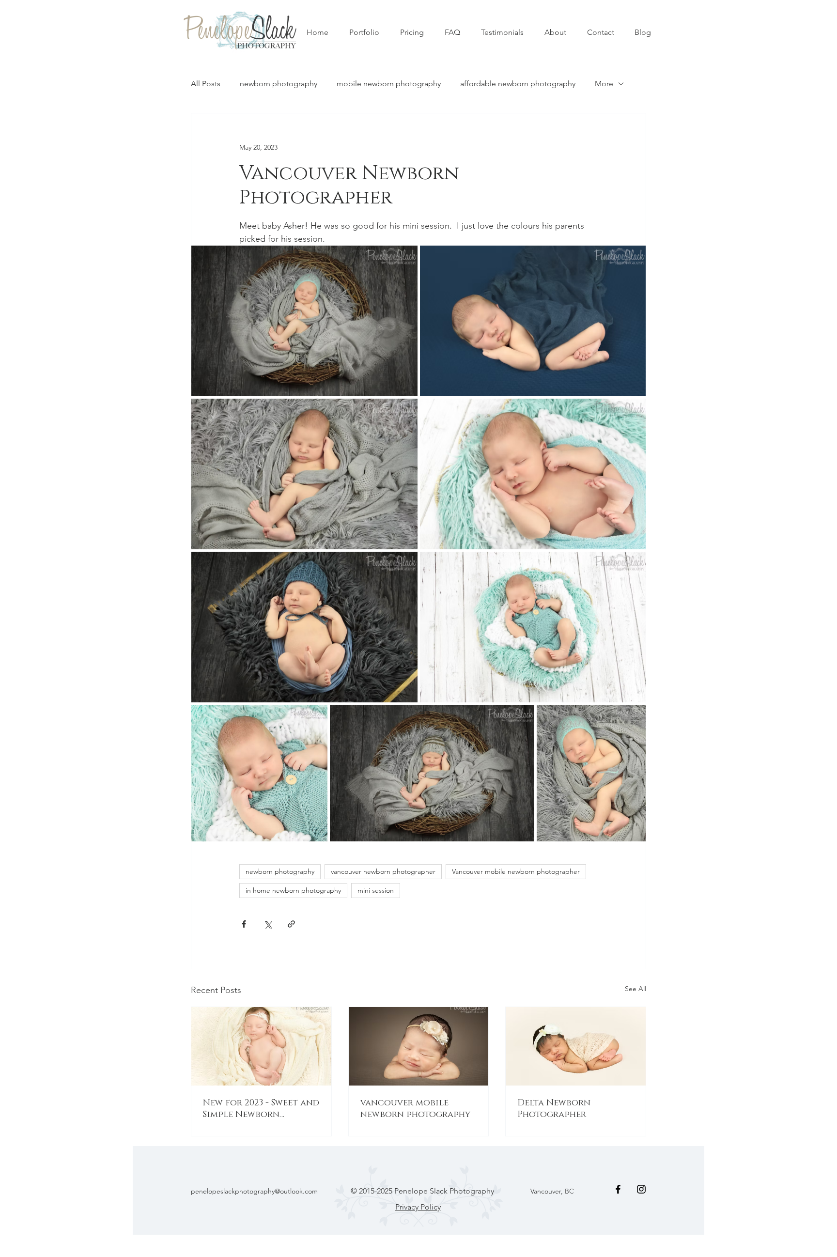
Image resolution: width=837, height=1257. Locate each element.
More (604, 83)
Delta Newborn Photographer (553, 1108)
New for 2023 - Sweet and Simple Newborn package (261, 1108)
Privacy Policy (418, 1206)
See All (635, 988)
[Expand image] (304, 321)
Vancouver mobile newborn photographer (516, 871)
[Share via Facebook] (243, 924)
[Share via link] (291, 924)
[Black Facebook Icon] (618, 1189)
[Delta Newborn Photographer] (576, 1046)
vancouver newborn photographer (383, 871)
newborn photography (278, 83)
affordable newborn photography (517, 83)
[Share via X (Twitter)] (267, 924)
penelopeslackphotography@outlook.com (254, 1191)
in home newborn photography (293, 890)
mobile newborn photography (389, 83)
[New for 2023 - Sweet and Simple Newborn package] (261, 1046)
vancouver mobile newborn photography (415, 1108)
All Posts (205, 83)
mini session (375, 890)
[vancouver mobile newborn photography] (419, 1046)
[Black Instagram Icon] (641, 1189)
